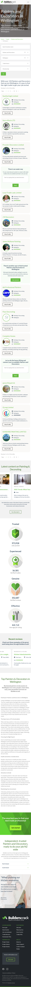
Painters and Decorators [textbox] (9, 52)
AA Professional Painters (12, 287)
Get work (18, 927)
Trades (7, 39)
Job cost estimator (7, 932)
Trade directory (6, 934)
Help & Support (20, 944)
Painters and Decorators (17, 39)
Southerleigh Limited (10, 96)
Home (2, 39)
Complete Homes (9, 336)
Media (18, 949)
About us (18, 942)
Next (15, 185)
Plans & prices (19, 929)
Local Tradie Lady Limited (12, 193)
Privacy (13, 972)
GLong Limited (8, 407)
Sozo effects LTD (9, 120)
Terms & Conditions (6, 972)
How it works (5, 929)
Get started (15, 280)
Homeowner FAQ (6, 936)
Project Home (5, 942)
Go (3, 73)
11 (16, 91)
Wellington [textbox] (5, 58)
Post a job (4, 927)
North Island (5, 863)
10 (14, 91)
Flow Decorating (9, 312)
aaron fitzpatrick (9, 383)
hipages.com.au (11, 982)
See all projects (15, 512)
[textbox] (14, 63)
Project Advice (6, 944)
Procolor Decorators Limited (13, 145)
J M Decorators (8, 217)
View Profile (7, 113)
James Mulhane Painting (11, 241)
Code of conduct (20, 946)
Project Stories (6, 946)
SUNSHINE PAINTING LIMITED (14, 432)
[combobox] (15, 52)
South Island (5, 867)
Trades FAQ (19, 934)
